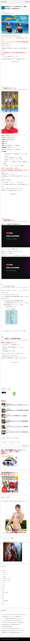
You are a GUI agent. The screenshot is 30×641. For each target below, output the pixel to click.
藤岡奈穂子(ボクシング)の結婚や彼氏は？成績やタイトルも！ (12, 632)
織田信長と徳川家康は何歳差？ (7, 626)
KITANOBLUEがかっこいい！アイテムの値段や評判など (11, 616)
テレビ (3, 582)
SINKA (17, 639)
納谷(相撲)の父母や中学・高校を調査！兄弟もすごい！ (11, 624)
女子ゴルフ (5, 572)
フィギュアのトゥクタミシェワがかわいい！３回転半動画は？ (17, 427)
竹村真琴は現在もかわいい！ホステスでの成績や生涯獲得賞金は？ (17, 422)
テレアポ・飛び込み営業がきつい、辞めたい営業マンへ (11, 620)
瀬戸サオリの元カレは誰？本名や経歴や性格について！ (11, 628)
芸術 (3, 602)
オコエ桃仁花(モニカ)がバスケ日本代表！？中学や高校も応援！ (13, 622)
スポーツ (3, 570)
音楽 (3, 604)
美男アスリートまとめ (6, 580)
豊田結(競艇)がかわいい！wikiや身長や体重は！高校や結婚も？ (17, 411)
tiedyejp (4, 11)
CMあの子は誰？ (6, 600)
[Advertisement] (15, 72)
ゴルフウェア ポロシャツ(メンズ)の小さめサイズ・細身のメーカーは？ (14, 614)
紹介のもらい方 (5, 592)
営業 (3, 590)
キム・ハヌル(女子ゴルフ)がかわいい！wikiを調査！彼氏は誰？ (17, 432)
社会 (3, 594)
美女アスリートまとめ (6, 389)
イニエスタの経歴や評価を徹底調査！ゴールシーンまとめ (12, 618)
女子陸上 (4, 576)
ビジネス (3, 586)
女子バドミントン (6, 574)
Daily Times (4, 1)
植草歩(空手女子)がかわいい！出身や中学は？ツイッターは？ (17, 405)
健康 (3, 588)
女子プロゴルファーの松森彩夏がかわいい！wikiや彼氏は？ (16, 416)
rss (26, 1)
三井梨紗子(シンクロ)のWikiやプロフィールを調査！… (12, 442)
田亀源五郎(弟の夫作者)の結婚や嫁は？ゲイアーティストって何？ (13, 630)
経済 (3, 596)
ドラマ (4, 584)
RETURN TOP (25, 445)
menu (28, 1)
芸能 (3, 598)
